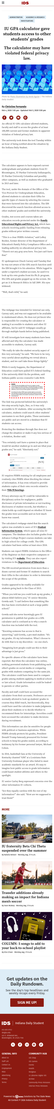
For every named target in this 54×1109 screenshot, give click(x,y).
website (21, 558)
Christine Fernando (15, 106)
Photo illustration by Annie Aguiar (25, 96)
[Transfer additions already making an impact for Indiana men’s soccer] (27, 875)
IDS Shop (32, 1058)
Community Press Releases (39, 1083)
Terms (4, 1082)
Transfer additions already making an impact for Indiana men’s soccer (25, 897)
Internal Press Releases (38, 1086)
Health (31, 1068)
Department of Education (31, 562)
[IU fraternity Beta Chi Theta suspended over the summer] (27, 829)
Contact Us (6, 1065)
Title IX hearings (15, 489)
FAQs (4, 1072)
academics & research (35, 17)
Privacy (4, 1079)
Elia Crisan (8, 952)
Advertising (6, 1075)
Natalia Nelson (10, 855)
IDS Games (33, 1061)
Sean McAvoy (9, 906)
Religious (32, 1072)
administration (16, 17)
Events (31, 1065)
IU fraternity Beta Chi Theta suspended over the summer (24, 848)
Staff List (5, 1061)
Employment (7, 1068)
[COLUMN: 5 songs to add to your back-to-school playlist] (27, 926)
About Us (5, 1058)
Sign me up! (27, 1002)
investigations (27, 21)
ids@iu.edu (6, 1033)
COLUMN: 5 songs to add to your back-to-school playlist (24, 945)
